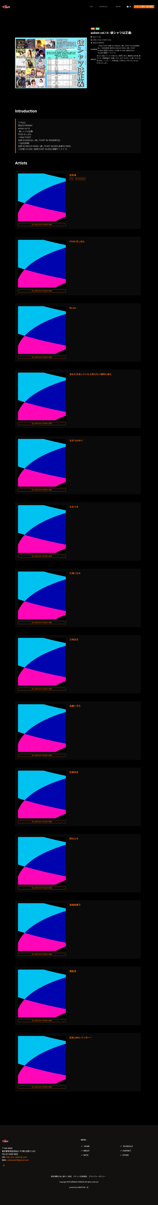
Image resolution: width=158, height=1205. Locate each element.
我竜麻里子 (75, 905)
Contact (127, 1151)
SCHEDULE (103, 7)
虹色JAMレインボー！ (80, 1037)
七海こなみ (75, 573)
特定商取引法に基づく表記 (61, 1176)
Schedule (128, 1146)
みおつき (73, 507)
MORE (118, 7)
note (85, 1155)
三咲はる (73, 639)
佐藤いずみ (75, 706)
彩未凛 (72, 175)
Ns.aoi (72, 308)
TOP (91, 7)
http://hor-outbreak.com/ (16, 1157)
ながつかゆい (76, 440)
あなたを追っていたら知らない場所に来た (90, 374)
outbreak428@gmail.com (18, 1160)
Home (86, 1146)
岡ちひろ (73, 838)
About (86, 1151)
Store (126, 1155)
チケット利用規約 (80, 1176)
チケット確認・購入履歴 (144, 7)
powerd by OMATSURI (77, 1187)
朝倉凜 (72, 971)
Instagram (81, 179)
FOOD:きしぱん (77, 241)
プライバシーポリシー (97, 1176)
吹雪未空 (73, 772)
